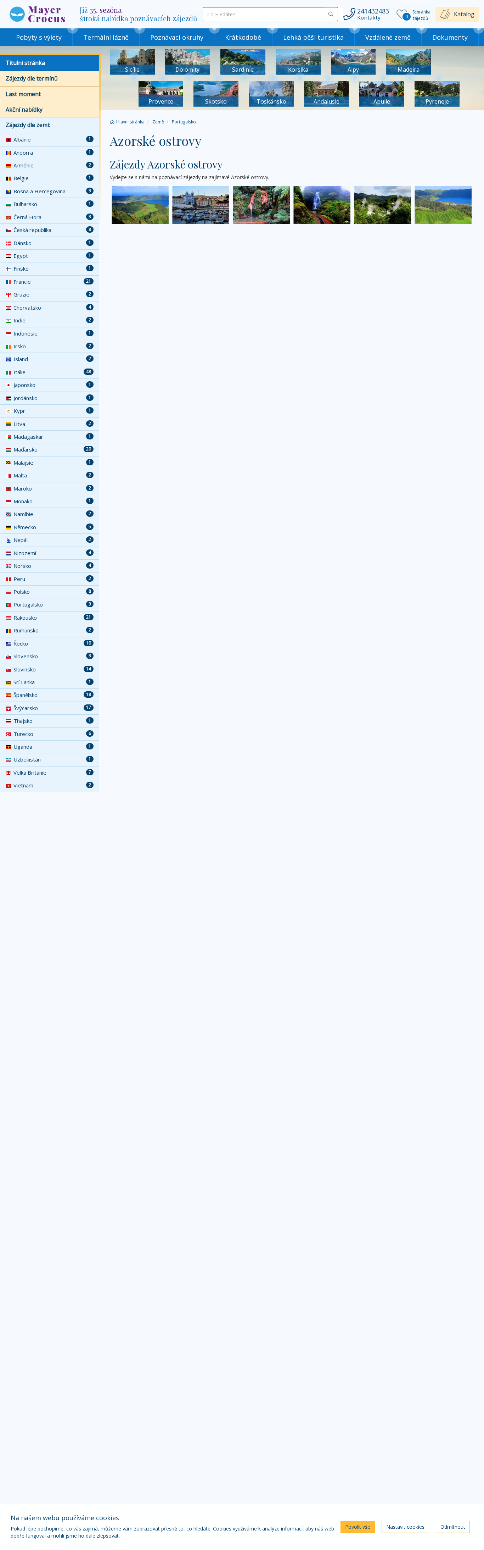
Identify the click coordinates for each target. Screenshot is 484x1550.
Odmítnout (452, 1526)
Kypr (52, 410)
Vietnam (52, 785)
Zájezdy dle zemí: (28, 125)
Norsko (52, 565)
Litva (52, 423)
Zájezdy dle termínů (32, 78)
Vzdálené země (388, 37)
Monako (52, 501)
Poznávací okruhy (176, 37)
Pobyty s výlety (39, 37)
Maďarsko (52, 449)
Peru (52, 578)
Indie (52, 320)
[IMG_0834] (200, 205)
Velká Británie (52, 772)
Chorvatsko (52, 307)
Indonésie (52, 333)
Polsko (52, 591)
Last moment (23, 94)
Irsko (52, 346)
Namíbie (52, 513)
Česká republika (52, 229)
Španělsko (52, 694)
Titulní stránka (25, 63)
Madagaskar (52, 436)
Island (52, 358)
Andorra (52, 152)
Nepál (52, 539)
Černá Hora (52, 217)
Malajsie (52, 462)
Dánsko (52, 243)
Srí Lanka (52, 682)
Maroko (52, 488)
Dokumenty (450, 37)
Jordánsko (52, 398)
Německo (52, 527)
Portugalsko (52, 604)
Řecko (52, 643)
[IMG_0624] (261, 205)
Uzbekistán (52, 759)
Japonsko (52, 384)
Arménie (52, 165)
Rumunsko (52, 630)
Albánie (52, 139)
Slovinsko (52, 669)
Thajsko (52, 720)
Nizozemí (52, 553)
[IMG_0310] (443, 205)
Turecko (52, 733)
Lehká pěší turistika (313, 37)
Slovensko (52, 656)
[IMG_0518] (322, 205)
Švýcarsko (52, 708)
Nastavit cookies (405, 1526)
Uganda (52, 746)
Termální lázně (106, 37)
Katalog (464, 14)
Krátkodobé (243, 37)
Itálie (52, 372)
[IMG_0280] (140, 205)
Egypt (52, 255)
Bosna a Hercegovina (52, 191)
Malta (52, 475)
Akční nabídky (24, 110)
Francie (52, 281)
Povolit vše (357, 1526)
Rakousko (52, 617)
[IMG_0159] (382, 205)
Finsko (52, 268)
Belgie (52, 178)
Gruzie (52, 294)
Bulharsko (52, 203)
